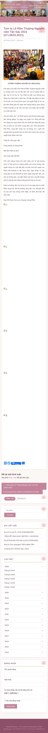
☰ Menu (27, 19)
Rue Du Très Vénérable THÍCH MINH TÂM (19, 544)
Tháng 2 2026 (9, 583)
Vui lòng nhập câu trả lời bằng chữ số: (18, 690)
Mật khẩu (7, 679)
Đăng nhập (11, 706)
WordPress (41, 729)
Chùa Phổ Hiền (12, 4)
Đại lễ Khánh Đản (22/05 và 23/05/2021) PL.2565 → (22, 492)
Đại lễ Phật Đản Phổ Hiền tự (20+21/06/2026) (21, 540)
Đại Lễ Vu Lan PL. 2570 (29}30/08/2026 (19, 532)
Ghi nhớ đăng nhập (13, 701)
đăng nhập (13, 477)
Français (21, 499)
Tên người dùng (10, 669)
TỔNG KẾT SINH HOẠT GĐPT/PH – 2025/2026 (21, 536)
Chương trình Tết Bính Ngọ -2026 (16, 549)
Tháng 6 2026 (9, 574)
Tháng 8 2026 (9, 570)
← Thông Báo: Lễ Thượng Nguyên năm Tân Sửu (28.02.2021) (21, 486)
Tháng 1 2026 (9, 587)
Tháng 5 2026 (9, 579)
